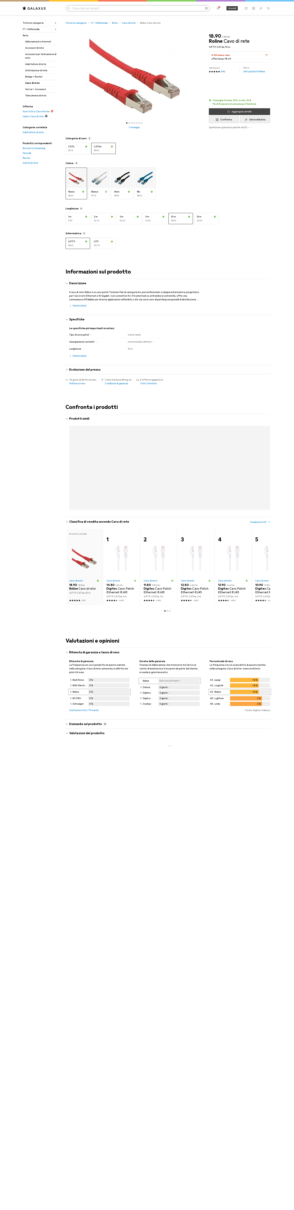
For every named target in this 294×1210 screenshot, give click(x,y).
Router (26, 158)
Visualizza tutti (258, 419)
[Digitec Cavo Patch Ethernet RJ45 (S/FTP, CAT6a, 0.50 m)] (270, 581)
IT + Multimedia (31, 29)
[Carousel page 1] (127, 123)
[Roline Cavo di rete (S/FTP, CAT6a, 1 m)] (121, 456)
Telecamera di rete (35, 95)
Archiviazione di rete (36, 70)
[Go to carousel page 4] (171, 523)
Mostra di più (80, 305)
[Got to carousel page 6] (139, 123)
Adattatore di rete (35, 64)
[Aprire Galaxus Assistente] (246, 8)
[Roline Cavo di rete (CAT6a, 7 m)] (270, 456)
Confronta (226, 119)
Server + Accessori (35, 89)
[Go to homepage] (34, 8)
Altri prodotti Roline (254, 69)
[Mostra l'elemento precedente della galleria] (65, 75)
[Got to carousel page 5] (136, 123)
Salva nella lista (257, 119)
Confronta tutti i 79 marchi (83, 724)
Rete (25, 35)
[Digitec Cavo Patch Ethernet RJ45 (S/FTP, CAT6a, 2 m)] (195, 581)
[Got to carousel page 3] (131, 123)
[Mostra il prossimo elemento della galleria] (203, 75)
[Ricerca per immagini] (206, 8)
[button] (266, 55)
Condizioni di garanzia (116, 383)
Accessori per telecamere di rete (40, 56)
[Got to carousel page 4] (134, 123)
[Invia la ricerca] (69, 8)
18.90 (215, 36)
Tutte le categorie (33, 23)
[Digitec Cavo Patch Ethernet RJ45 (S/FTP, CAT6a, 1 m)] (158, 581)
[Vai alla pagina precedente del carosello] (71, 472)
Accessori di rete (34, 47)
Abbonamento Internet (38, 41)
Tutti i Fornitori (148, 383)
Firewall (27, 153)
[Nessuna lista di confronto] (253, 8)
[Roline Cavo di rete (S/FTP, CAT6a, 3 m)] (158, 456)
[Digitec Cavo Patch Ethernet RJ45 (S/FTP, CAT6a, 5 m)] (121, 581)
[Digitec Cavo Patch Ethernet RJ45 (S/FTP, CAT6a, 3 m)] (233, 581)
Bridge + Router (34, 76)
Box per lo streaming (34, 148)
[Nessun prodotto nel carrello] (268, 8)
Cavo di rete (32, 83)
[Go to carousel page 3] (168, 523)
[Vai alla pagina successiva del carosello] (265, 472)
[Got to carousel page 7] (141, 123)
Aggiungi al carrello (242, 111)
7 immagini (134, 127)
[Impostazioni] (218, 8)
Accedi (232, 8)
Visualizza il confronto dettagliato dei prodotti (217, 419)
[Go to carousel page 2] (166, 523)
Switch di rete (30, 162)
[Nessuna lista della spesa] (260, 8)
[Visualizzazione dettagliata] (99, 707)
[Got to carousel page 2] (129, 123)
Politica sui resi (77, 383)
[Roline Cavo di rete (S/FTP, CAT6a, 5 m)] (195, 456)
